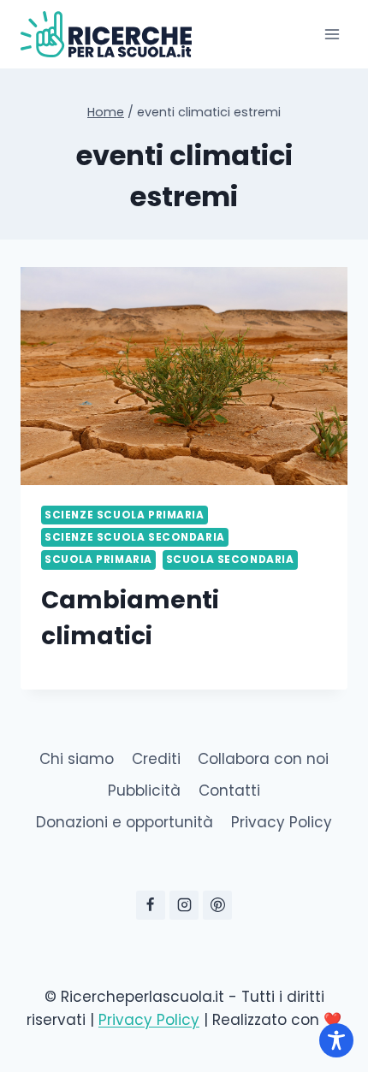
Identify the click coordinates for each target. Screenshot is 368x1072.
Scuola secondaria (230, 559)
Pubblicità (144, 790)
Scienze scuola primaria (125, 515)
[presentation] (184, 376)
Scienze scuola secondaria (135, 537)
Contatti (229, 790)
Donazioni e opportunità (124, 822)
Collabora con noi (263, 759)
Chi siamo (76, 759)
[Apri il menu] (331, 34)
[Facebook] (150, 905)
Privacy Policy (281, 822)
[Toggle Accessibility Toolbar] (336, 1040)
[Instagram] (184, 905)
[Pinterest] (217, 905)
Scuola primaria (98, 559)
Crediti (156, 759)
